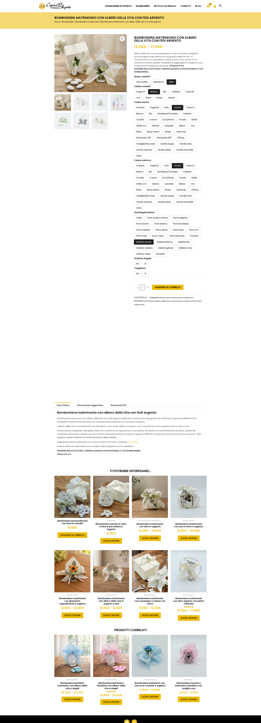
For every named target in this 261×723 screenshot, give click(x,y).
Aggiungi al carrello (168, 287)
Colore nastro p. (143, 160)
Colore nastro (141, 102)
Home (57, 21)
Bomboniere (68, 21)
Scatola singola (142, 258)
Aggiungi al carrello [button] (72, 535)
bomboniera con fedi (179, 301)
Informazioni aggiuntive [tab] (90, 405)
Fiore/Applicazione (144, 212)
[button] (220, 6)
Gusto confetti (142, 76)
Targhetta (139, 268)
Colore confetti (142, 86)
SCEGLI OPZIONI (111, 540)
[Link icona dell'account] (214, 6)
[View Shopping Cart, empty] (208, 6)
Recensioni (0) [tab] (118, 405)
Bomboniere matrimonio (87, 21)
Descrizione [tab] (63, 405)
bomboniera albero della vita (156, 301)
